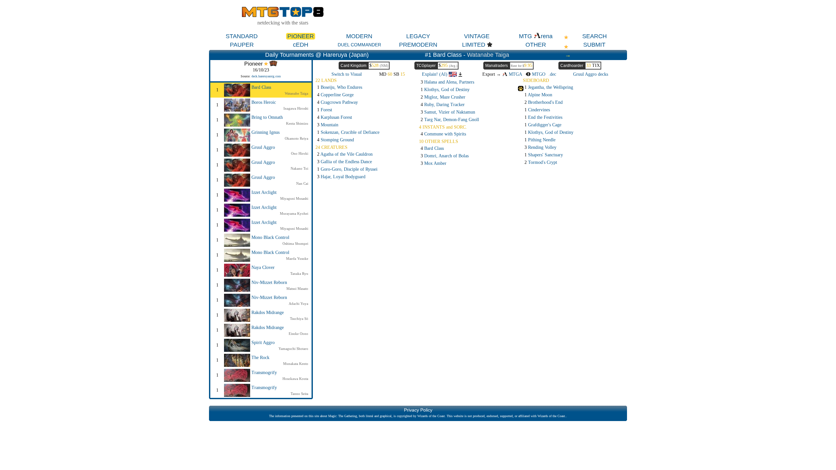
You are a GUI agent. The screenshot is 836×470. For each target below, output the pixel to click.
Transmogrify (264, 372)
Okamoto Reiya (296, 138)
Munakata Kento (295, 364)
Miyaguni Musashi (294, 198)
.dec (552, 74)
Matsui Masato (297, 288)
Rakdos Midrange (267, 312)
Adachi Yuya (298, 304)
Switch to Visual (346, 74)
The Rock (260, 357)
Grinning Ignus (265, 132)
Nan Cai (302, 183)
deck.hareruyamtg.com (266, 76)
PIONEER (300, 36)
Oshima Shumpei (295, 243)
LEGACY (418, 36)
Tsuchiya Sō (299, 319)
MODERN (359, 36)
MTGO (538, 74)
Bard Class (261, 87)
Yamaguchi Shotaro (293, 349)
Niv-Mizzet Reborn (269, 282)
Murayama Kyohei (294, 213)
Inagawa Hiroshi (295, 108)
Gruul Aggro (263, 147)
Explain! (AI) (435, 74)
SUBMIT (594, 44)
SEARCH (594, 36)
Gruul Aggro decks (590, 74)
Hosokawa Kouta (295, 379)
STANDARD (242, 36)
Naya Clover (263, 267)
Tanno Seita (299, 394)
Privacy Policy (418, 410)
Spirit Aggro (263, 342)
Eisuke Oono (298, 334)
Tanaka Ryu (299, 273)
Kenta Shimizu (297, 123)
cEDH (300, 44)
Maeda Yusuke (297, 258)
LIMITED (473, 44)
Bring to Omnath (267, 117)
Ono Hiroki (299, 153)
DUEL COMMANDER (359, 44)
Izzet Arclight (264, 192)
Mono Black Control (270, 237)
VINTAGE (477, 36)
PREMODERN (418, 44)
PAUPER (242, 44)
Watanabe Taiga (488, 55)
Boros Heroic (263, 102)
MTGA (514, 74)
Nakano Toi (299, 168)
